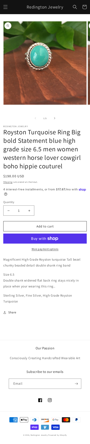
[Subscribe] (76, 384)
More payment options (45, 249)
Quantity (8, 202)
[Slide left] (35, 118)
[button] (5, 7)
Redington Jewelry (39, 435)
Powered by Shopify (57, 435)
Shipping (7, 182)
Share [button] (12, 312)
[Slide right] (54, 118)
